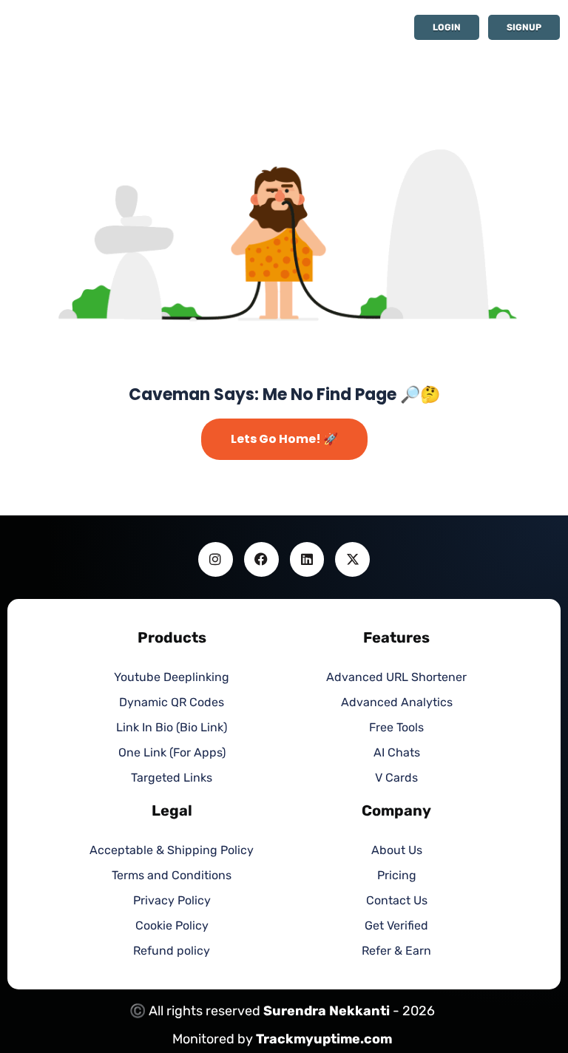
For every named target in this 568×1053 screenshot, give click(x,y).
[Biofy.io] (122, 29)
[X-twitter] (352, 559)
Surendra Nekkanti (326, 1011)
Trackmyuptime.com (324, 1039)
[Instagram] (215, 559)
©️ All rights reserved (196, 1011)
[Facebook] (261, 559)
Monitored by (214, 1039)
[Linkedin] (307, 559)
